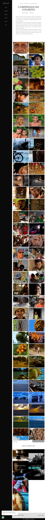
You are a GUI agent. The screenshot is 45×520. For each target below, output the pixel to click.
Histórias (6, 14)
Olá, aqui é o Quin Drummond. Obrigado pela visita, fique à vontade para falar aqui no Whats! (9, 513)
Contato (6, 21)
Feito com (29, 519)
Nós (6, 24)
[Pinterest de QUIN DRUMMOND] (42, 515)
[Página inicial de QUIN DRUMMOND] (6, 3)
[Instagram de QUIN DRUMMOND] (41, 515)
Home (6, 7)
